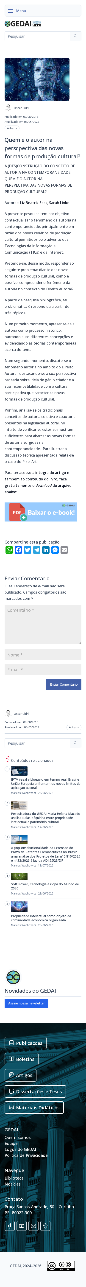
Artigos (12, 128)
